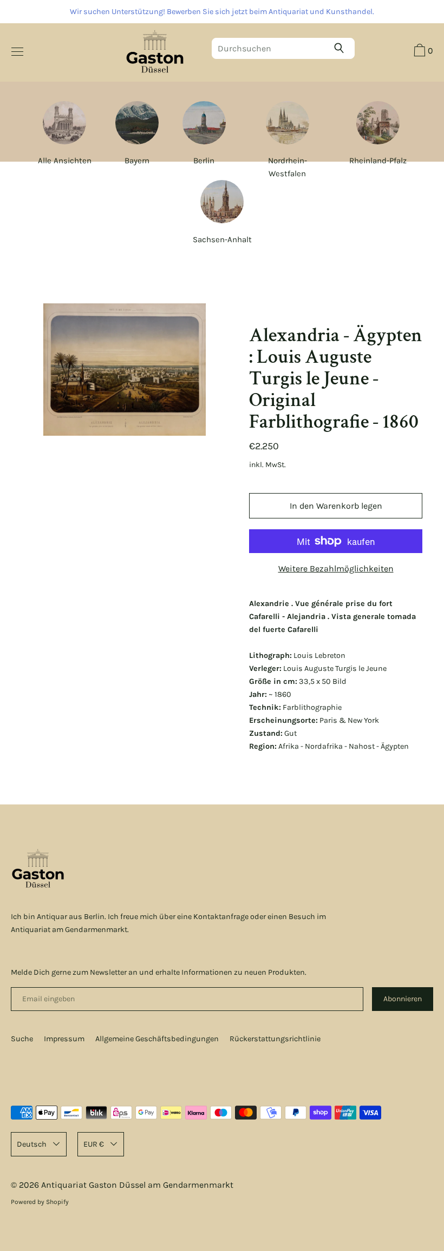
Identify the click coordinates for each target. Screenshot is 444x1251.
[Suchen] (341, 48)
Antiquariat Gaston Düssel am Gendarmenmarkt (137, 1185)
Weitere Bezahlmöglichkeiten (336, 568)
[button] (422, 52)
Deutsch (32, 1144)
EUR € (93, 1144)
